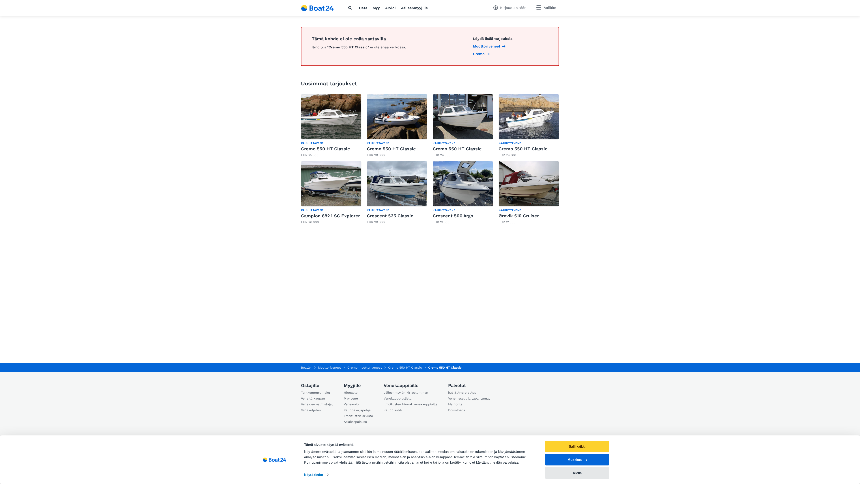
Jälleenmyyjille (414, 8)
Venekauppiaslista (397, 398)
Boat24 (306, 367)
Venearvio (351, 404)
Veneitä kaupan (313, 398)
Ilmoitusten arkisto (358, 416)
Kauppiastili (393, 410)
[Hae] (351, 8)
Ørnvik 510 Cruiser (519, 215)
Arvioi (390, 8)
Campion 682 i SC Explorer (330, 215)
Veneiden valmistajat (317, 404)
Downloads (456, 410)
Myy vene (351, 398)
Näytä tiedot (313, 475)
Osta (363, 8)
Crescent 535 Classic (390, 215)
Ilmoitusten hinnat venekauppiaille (410, 404)
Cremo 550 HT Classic (325, 148)
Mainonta (455, 404)
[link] (331, 126)
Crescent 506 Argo (453, 215)
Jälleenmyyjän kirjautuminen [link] (406, 392)
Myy (376, 8)
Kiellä (577, 473)
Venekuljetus (311, 410)
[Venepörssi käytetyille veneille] (317, 8)
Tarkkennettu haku (315, 392)
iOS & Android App (462, 392)
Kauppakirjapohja (357, 410)
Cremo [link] (479, 54)
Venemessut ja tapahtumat (469, 398)
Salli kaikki (577, 446)
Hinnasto (350, 392)
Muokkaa (575, 460)
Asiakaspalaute (355, 422)
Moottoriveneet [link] (486, 46)
